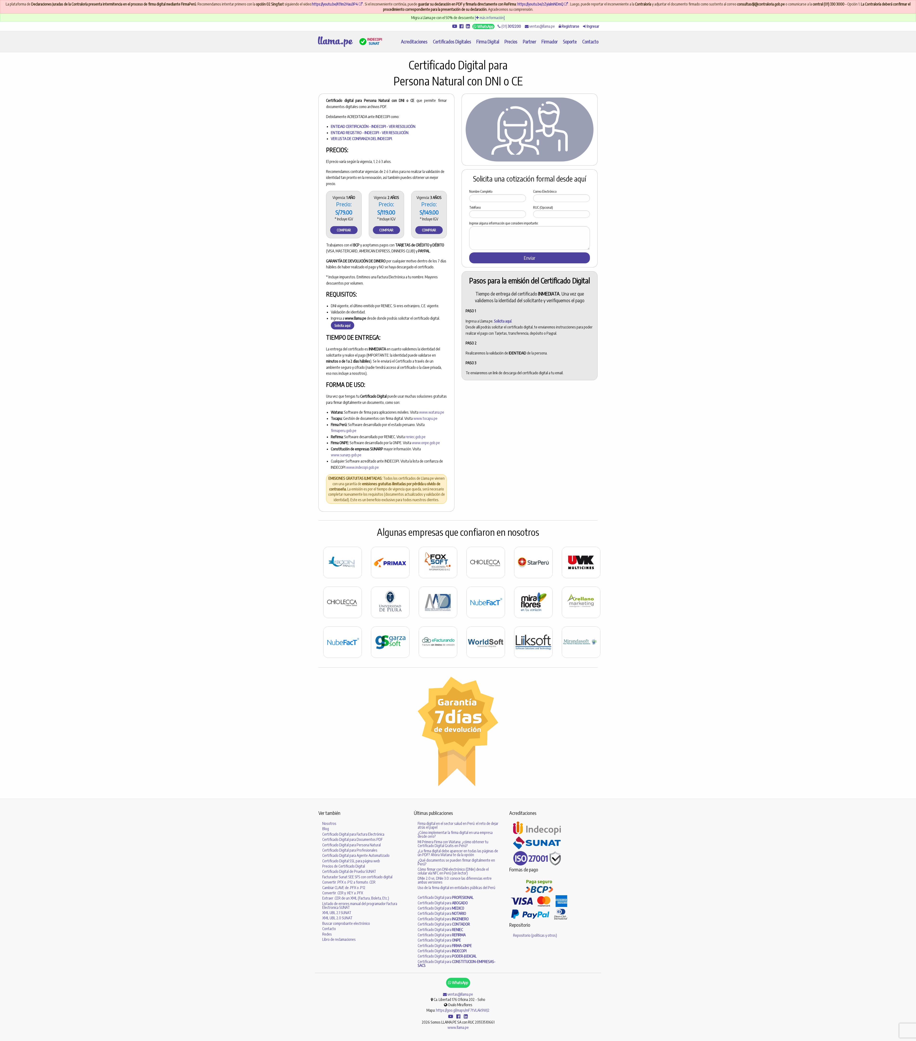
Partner (529, 41)
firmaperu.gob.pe (343, 430)
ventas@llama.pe (542, 26)
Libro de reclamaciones (339, 939)
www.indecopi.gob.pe (362, 467)
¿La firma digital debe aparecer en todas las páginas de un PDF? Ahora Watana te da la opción (458, 852)
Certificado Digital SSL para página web (351, 861)
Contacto (590, 41)
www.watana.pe (431, 412)
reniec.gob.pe (416, 436)
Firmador (549, 41)
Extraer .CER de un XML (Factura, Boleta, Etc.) (355, 898)
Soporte (570, 41)
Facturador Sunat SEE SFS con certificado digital (357, 876)
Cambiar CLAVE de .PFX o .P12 (343, 887)
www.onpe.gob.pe (426, 442)
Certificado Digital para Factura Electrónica (353, 834)
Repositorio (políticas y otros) (535, 935)
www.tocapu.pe (425, 418)
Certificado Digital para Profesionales (349, 850)
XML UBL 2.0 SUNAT (337, 918)
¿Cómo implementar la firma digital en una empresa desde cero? (455, 834)
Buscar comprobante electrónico (346, 923)
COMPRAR (344, 230)
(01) (511, 26)
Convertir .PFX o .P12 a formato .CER (348, 882)
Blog (325, 828)
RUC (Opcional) (543, 207)
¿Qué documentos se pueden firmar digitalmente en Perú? (456, 862)
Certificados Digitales (452, 41)
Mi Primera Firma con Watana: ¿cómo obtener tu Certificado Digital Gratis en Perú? (453, 843)
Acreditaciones (414, 41)
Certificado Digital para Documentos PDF (352, 839)
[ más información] (490, 17)
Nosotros (329, 823)
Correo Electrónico (545, 191)
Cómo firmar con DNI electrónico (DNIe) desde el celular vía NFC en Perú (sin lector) (453, 871)
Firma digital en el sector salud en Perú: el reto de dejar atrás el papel (458, 825)
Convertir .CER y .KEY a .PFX (342, 892)
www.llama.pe (458, 1027)
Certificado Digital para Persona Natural (351, 845)
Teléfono (475, 207)
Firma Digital (487, 41)
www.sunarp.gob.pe (346, 455)
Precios (511, 41)
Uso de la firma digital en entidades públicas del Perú (456, 887)
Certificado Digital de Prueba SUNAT (349, 871)
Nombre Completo (480, 191)
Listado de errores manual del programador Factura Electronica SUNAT (359, 905)
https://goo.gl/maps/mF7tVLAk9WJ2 (462, 1010)
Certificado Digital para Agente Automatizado (356, 855)
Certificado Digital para (446, 897)
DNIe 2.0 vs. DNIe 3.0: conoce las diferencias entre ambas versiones (455, 880)
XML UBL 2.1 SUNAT (336, 912)
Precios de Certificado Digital (343, 866)
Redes (327, 934)
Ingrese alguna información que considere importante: (503, 223)
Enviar (529, 258)
